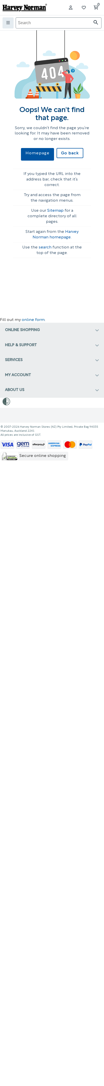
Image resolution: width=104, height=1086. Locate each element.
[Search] (96, 23)
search (45, 247)
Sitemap (55, 211)
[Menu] (8, 22)
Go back (70, 153)
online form (33, 320)
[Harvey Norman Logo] (25, 7)
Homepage (37, 153)
